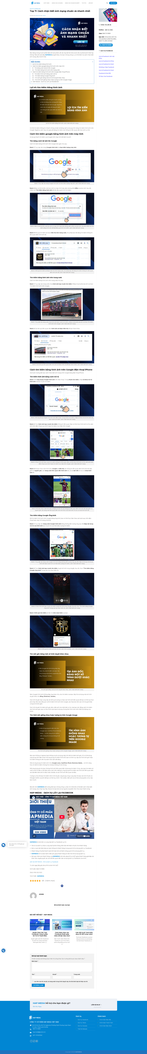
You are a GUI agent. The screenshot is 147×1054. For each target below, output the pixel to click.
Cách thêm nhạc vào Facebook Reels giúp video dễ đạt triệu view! (62, 934)
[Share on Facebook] (62, 886)
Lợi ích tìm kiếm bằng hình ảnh (41, 64)
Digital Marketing (35, 8)
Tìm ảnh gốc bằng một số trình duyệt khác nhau (50, 78)
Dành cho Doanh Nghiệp (72, 3)
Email (55, 974)
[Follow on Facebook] (31, 1041)
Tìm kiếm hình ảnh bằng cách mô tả (46, 74)
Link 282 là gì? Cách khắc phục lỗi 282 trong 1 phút (84, 933)
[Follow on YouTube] (37, 1041)
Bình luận (35, 961)
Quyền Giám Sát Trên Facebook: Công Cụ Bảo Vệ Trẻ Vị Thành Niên (40, 934)
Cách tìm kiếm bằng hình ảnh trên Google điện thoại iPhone (51, 72)
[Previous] (29, 934)
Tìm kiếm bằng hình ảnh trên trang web (47, 70)
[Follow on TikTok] (34, 1041)
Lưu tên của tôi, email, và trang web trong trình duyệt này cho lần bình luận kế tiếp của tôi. (61, 981)
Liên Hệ (90, 3)
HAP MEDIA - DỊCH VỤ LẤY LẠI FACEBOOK (46, 81)
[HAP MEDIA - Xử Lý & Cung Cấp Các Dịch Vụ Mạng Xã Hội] (35, 3)
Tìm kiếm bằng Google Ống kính (45, 76)
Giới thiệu (46, 3)
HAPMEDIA (40, 876)
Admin (44, 15)
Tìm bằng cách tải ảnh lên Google (45, 68)
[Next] (94, 934)
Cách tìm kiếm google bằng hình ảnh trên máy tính (48, 66)
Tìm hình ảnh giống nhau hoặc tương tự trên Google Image (53, 80)
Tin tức (84, 3)
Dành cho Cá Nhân (57, 3)
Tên (33, 974)
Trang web (77, 974)
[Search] (107, 3)
